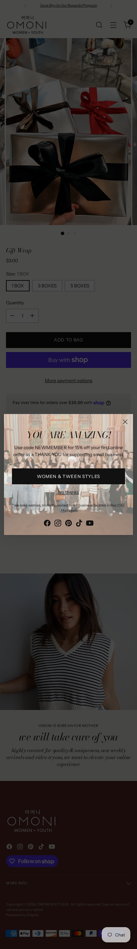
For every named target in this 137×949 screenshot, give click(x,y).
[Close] (125, 422)
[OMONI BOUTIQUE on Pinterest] (68, 524)
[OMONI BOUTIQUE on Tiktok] (79, 524)
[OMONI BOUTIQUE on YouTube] (90, 524)
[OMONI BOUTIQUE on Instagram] (58, 524)
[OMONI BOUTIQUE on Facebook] (47, 524)
